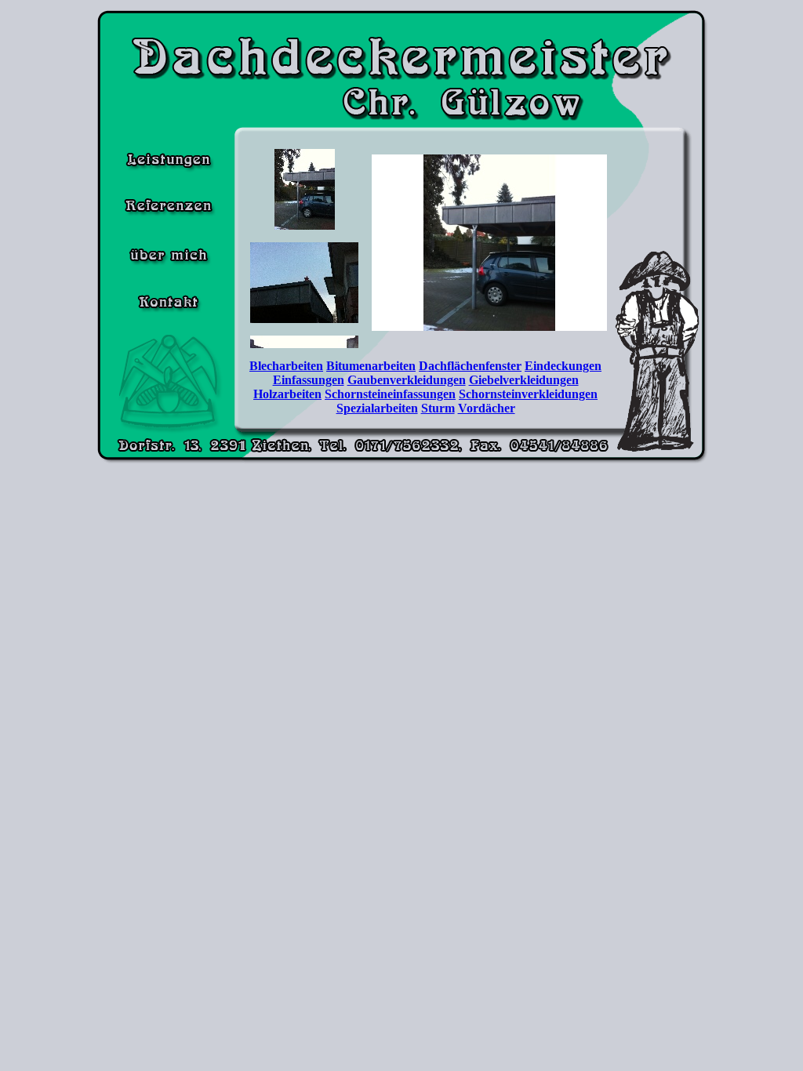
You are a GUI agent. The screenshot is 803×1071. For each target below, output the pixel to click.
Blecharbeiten (286, 365)
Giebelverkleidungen (524, 380)
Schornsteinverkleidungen (528, 394)
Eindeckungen (563, 365)
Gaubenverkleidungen (406, 380)
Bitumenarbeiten (371, 365)
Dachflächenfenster (470, 365)
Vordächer (486, 408)
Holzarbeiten (287, 394)
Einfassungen (308, 380)
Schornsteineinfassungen (390, 394)
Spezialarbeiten (377, 408)
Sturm (438, 408)
